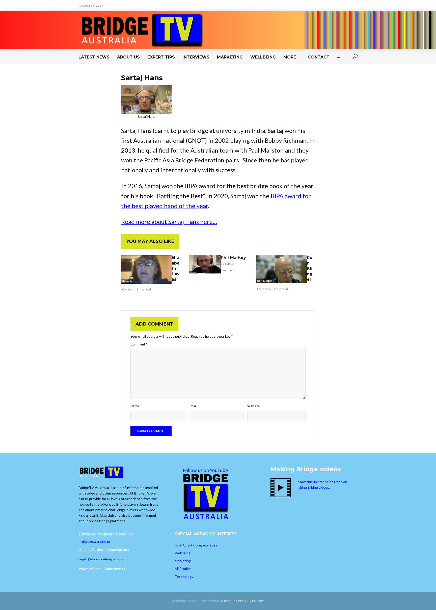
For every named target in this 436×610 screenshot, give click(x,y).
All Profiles (183, 568)
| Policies (257, 601)
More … (292, 57)
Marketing (230, 57)
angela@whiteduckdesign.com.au (101, 559)
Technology (184, 576)
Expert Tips (161, 57)
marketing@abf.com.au (94, 541)
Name (134, 406)
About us (128, 57)
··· (338, 57)
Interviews (195, 57)
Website (253, 406)
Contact (319, 57)
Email (193, 406)
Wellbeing (263, 57)
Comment (138, 344)
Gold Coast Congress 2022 (196, 545)
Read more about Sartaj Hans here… (169, 221)
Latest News (94, 57)
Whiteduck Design (234, 601)
